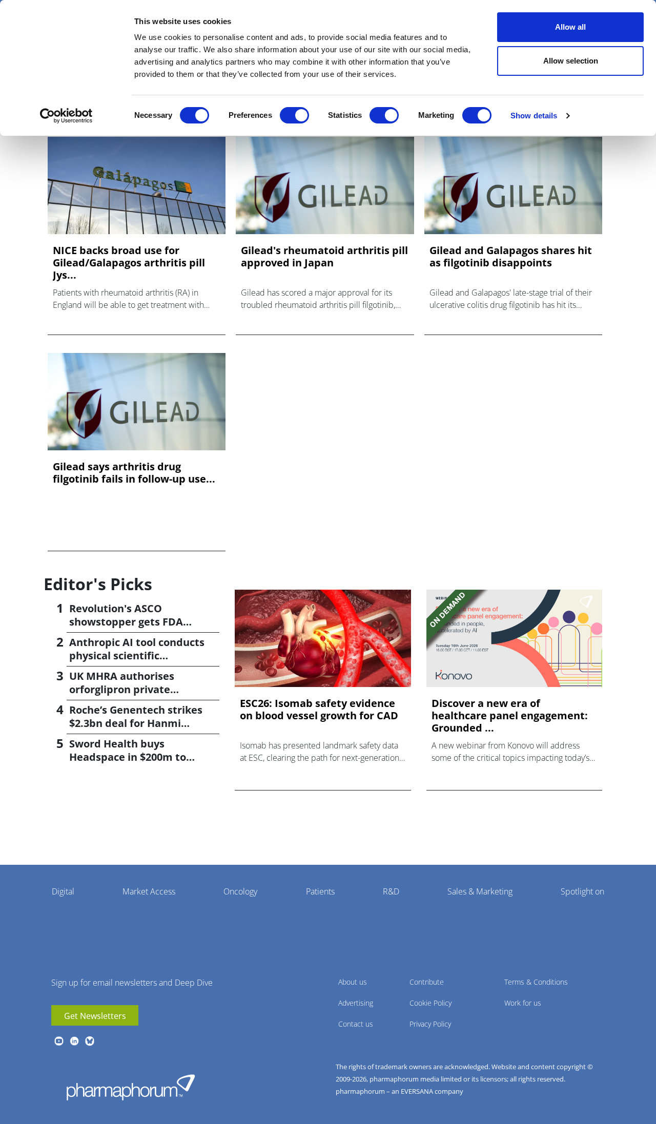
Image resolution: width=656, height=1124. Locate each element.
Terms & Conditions (536, 982)
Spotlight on (582, 891)
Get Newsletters (95, 1016)
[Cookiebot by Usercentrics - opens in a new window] (66, 115)
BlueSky (90, 1041)
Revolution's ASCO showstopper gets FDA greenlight (126, 621)
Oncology (240, 891)
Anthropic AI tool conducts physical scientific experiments (136, 655)
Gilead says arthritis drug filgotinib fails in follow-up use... (134, 473)
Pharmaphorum (130, 1087)
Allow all (570, 27)
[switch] (294, 115)
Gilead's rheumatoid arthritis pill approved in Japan (324, 256)
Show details (533, 115)
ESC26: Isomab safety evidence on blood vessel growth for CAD (319, 709)
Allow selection (570, 60)
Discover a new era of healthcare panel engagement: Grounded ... (510, 715)
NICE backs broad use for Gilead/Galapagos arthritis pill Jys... (129, 262)
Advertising (355, 1003)
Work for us (522, 1003)
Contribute (426, 982)
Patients (320, 891)
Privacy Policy (430, 1024)
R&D (391, 891)
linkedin (74, 1041)
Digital (63, 891)
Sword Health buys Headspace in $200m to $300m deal (127, 757)
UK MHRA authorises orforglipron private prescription (121, 689)
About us (352, 982)
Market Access (148, 891)
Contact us (355, 1024)
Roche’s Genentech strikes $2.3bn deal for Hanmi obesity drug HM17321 (135, 723)
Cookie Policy (430, 1003)
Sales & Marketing (479, 891)
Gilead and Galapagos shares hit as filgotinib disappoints (510, 256)
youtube (59, 1041)
